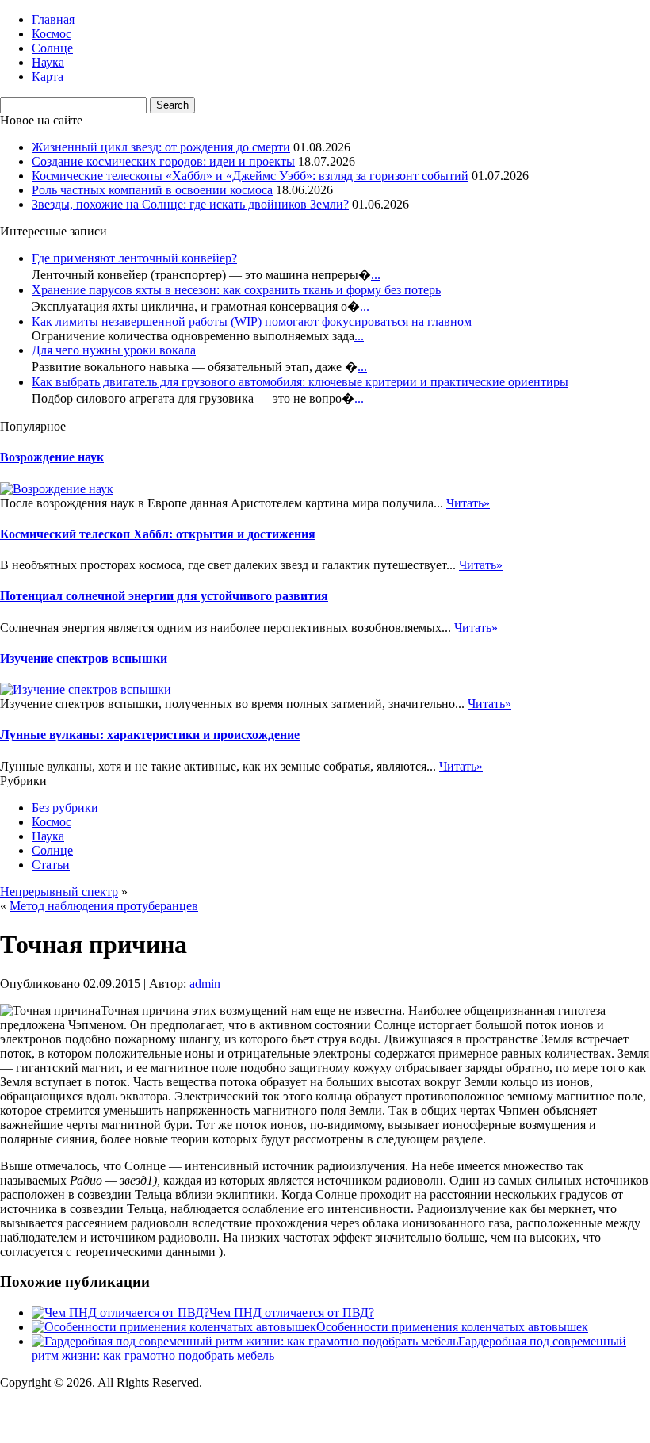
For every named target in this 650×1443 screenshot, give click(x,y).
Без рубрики (65, 807)
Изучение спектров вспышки (83, 658)
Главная (53, 19)
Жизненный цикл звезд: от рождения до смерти (161, 147)
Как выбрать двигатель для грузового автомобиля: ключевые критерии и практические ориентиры (300, 381)
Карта (47, 76)
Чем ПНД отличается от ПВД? (291, 1312)
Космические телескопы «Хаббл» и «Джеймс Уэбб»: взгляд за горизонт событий (250, 175)
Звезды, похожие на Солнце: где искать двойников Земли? (190, 204)
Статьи (51, 864)
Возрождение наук (52, 457)
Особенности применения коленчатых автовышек (452, 1327)
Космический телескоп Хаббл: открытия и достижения (157, 534)
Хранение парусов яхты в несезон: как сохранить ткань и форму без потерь (236, 290)
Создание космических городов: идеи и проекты (163, 161)
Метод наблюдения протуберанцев (104, 906)
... (375, 274)
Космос (51, 33)
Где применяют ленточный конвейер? (134, 258)
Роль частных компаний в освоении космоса (152, 190)
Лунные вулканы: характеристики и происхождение (150, 734)
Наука (48, 62)
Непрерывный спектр (59, 891)
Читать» (468, 503)
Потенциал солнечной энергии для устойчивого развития (164, 596)
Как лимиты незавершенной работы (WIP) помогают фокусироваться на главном (252, 321)
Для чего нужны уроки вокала (114, 350)
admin (204, 983)
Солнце (52, 48)
